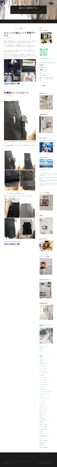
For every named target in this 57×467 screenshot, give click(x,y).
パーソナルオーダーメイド (30, 21)
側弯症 (41, 417)
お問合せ (44, 21)
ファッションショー (44, 393)
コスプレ (41, 375)
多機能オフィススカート (16, 92)
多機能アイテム (43, 424)
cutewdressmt (8, 38)
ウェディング (42, 368)
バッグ (41, 386)
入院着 (41, 421)
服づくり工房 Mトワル (28, 8)
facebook (41, 346)
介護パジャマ (42, 407)
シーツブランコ (43, 377)
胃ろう (41, 438)
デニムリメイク (43, 379)
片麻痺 (41, 431)
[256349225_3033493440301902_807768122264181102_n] (46, 233)
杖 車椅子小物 (43, 428)
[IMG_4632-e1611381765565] (46, 250)
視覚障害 (41, 442)
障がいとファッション (12, 21)
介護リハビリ (42, 412)
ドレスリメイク (43, 384)
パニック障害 (42, 389)
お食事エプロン (43, 363)
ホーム (5, 21)
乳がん (41, 405)
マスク (41, 396)
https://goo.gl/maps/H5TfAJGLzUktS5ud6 (48, 62)
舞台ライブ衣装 (43, 440)
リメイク (21, 21)
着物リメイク (42, 433)
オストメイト (42, 370)
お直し (41, 361)
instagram (41, 348)
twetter (41, 350)
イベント (38, 21)
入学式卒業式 (42, 419)
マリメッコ (42, 398)
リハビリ (41, 400)
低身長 (41, 414)
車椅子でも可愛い (43, 447)
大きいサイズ (42, 426)
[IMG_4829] (46, 210)
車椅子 (41, 445)
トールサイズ (42, 382)
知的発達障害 (42, 435)
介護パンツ (42, 410)
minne (41, 358)
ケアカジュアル (43, 372)
